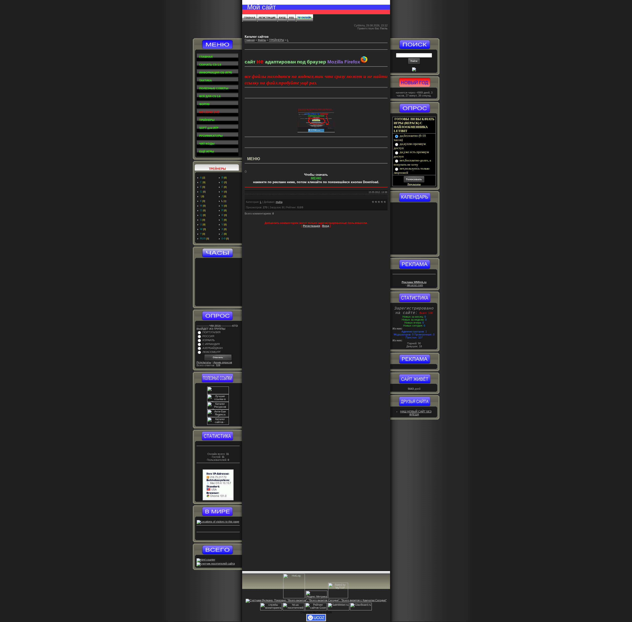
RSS (291, 18)
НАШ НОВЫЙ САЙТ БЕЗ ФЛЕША (416, 413)
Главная (249, 18)
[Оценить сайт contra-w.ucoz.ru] (414, 70)
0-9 (223, 238)
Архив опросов (222, 362)
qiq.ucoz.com (415, 285)
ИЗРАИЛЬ (208, 340)
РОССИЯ (208, 336)
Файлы (262, 40)
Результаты (204, 362)
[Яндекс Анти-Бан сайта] (218, 416)
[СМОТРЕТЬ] (316, 131)
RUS (203, 238)
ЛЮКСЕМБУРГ (211, 351)
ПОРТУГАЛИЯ (211, 332)
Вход (282, 18)
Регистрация (267, 18)
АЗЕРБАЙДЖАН (212, 348)
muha (279, 201)
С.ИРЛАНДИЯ (211, 344)
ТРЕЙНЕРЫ (276, 40)
